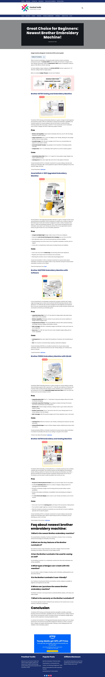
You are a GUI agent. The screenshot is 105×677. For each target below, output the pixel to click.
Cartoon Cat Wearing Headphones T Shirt (52, 665)
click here (43, 169)
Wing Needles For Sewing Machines (51, 663)
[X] (47, 675)
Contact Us (34, 1)
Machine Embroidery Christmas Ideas (51, 661)
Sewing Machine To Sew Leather (50, 671)
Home (23, 1)
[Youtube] (49, 675)
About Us (28, 1)
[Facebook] (44, 675)
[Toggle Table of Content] (43, 57)
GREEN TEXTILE (65, 16)
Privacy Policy (60, 1)
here (45, 266)
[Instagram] (51, 675)
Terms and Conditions (50, 1)
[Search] (82, 8)
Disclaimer (41, 1)
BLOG (71, 16)
